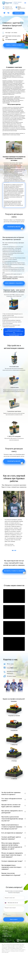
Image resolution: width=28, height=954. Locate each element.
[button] (18, 13)
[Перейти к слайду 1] (12, 550)
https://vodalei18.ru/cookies (7, 949)
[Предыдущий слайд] (1, 519)
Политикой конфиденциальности (17, 915)
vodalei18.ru (21, 947)
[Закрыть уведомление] (27, 944)
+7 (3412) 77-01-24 (8, 8)
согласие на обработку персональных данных (15, 914)
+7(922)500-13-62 (8, 7)
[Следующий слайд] (27, 519)
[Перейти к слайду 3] (15, 550)
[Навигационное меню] (25, 2)
